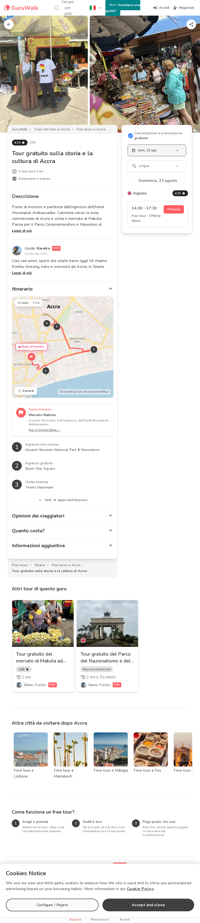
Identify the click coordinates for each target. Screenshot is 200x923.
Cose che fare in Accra (52, 129)
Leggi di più (22, 230)
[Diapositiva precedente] (12, 74)
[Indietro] (9, 24)
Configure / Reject (52, 905)
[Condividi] (191, 24)
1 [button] (46, 370)
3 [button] (57, 326)
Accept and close (148, 905)
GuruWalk (20, 129)
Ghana (40, 565)
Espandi (28, 391)
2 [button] (94, 349)
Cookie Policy (140, 889)
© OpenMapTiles (71, 392)
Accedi (164, 7)
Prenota (174, 209)
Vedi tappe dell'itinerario (66, 500)
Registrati (186, 7)
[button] (31, 356)
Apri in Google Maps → (44, 430)
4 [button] (47, 323)
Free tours (20, 565)
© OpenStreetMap (96, 392)
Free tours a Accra (91, 129)
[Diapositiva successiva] (188, 74)
